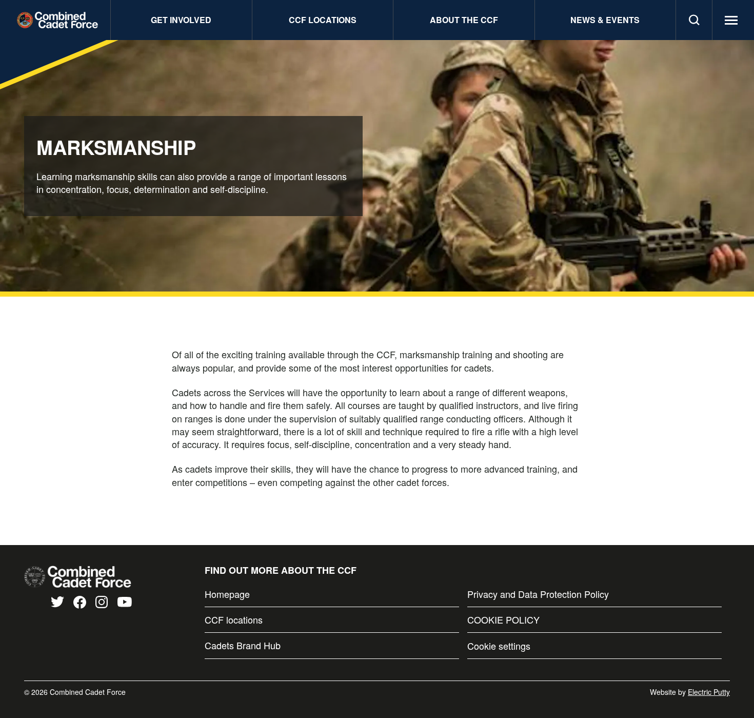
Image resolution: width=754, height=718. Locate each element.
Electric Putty (709, 692)
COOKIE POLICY (503, 619)
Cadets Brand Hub (243, 645)
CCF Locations (322, 20)
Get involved (181, 20)
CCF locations (234, 619)
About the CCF (464, 20)
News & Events (605, 20)
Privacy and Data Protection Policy (538, 594)
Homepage (227, 594)
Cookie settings (498, 645)
